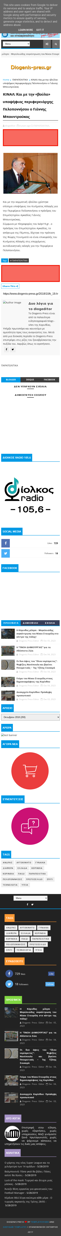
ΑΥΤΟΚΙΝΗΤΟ (24, 862)
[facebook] (27, 904)
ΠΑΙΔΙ (21, 874)
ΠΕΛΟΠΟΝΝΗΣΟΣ (12, 879)
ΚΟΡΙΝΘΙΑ (37, 868)
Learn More (25, 30)
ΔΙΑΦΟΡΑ (8, 868)
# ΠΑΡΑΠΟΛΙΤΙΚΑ (18, 260)
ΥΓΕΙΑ (25, 885)
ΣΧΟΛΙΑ (50, 623)
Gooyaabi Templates (15, 1227)
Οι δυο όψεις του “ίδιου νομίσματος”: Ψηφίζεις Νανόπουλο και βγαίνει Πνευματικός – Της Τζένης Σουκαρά (36, 664)
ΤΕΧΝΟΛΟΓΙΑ (10, 885)
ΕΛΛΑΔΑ (22, 868)
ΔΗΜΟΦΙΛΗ (30, 623)
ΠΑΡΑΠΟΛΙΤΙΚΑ (20, 79)
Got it (40, 30)
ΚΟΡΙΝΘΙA (8, 874)
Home (6, 79)
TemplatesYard (40, 1222)
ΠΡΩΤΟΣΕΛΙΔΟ (34, 879)
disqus (30, 379)
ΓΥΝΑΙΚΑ (40, 862)
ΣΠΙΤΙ (50, 879)
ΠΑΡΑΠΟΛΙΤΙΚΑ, (42, 125)
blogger (11, 379)
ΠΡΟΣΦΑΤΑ (10, 623)
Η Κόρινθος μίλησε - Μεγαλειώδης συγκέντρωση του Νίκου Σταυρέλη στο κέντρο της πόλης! (37, 633)
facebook (49, 379)
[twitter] (32, 904)
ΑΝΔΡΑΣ (7, 862)
